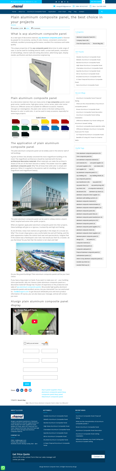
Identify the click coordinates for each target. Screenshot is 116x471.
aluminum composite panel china (87, 214)
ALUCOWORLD (15, 445)
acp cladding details (96, 175)
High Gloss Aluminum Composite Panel (89, 65)
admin (27, 28)
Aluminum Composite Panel (36, 11)
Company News (82, 40)
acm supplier (81, 169)
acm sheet (98, 166)
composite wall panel (84, 249)
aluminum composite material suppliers (89, 207)
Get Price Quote (96, 1)
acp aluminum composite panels (29, 287)
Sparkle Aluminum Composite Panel (88, 71)
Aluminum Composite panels (86, 223)
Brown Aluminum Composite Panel (87, 109)
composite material (83, 243)
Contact (81, 11)
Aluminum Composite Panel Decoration (89, 112)
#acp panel (58, 394)
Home (14, 11)
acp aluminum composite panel (50, 38)
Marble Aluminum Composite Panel (88, 62)
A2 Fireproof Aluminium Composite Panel (90, 134)
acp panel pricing (97, 185)
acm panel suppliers (84, 166)
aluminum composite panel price (87, 220)
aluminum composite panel (86, 211)
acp (91, 169)
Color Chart (62, 11)
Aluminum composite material (86, 201)
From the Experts (83, 43)
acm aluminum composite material (87, 159)
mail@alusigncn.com (21, 292)
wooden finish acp (83, 265)
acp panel (97, 182)
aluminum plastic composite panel (87, 236)
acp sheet (81, 188)
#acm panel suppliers (50, 390)
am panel (91, 239)
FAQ (75, 11)
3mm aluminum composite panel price (89, 153)
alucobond (22, 445)
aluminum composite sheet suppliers (88, 233)
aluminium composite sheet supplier (88, 195)
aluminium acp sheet (96, 191)
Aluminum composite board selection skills (90, 126)
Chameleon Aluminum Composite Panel (89, 68)
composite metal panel (84, 246)
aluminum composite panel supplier (88, 226)
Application (52, 11)
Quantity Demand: (30, 374)
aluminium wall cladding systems (87, 198)
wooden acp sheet (83, 262)
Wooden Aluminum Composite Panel (88, 57)
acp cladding (81, 175)
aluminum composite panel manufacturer (89, 217)
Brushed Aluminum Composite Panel (88, 76)
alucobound (81, 191)
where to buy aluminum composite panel (89, 258)
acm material (82, 163)
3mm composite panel (84, 156)
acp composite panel (84, 179)
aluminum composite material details (88, 204)
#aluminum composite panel (52, 397)
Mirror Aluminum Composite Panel (87, 74)
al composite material (95, 188)
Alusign (80, 239)
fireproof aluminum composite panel (88, 252)
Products (26, 366)
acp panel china (82, 185)
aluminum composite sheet (85, 230)
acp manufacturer (83, 182)
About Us (22, 11)
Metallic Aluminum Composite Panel (88, 60)
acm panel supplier (96, 163)
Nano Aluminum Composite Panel (87, 85)
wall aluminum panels (84, 255)
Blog (69, 11)
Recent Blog (21, 400)
